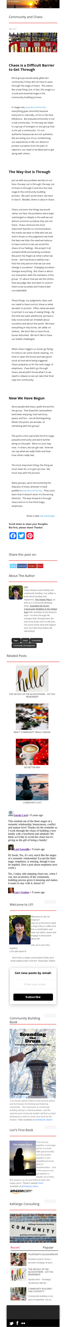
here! (40, 1183)
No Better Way (32, 767)
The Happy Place (43, 600)
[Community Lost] (32, 799)
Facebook (22, 566)
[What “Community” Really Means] (32, 729)
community (36, 640)
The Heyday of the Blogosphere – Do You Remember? (32, 695)
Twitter (13, 566)
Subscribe (33, 997)
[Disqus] (33, 853)
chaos (25, 640)
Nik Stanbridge (47, 515)
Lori (14, 28)
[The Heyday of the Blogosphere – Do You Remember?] (32, 691)
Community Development (24, 645)
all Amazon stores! (43, 1120)
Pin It (40, 566)
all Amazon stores (29, 1186)
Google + (32, 566)
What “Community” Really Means (32, 732)
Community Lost (32, 802)
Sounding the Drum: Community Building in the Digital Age (40, 609)
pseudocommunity (36, 107)
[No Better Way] (32, 764)
